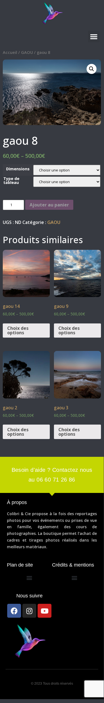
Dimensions (18, 169)
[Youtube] (44, 611)
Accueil (10, 52)
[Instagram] (29, 611)
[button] (94, 36)
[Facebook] (14, 611)
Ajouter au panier (49, 205)
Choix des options (17, 330)
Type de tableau (11, 181)
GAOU (27, 52)
